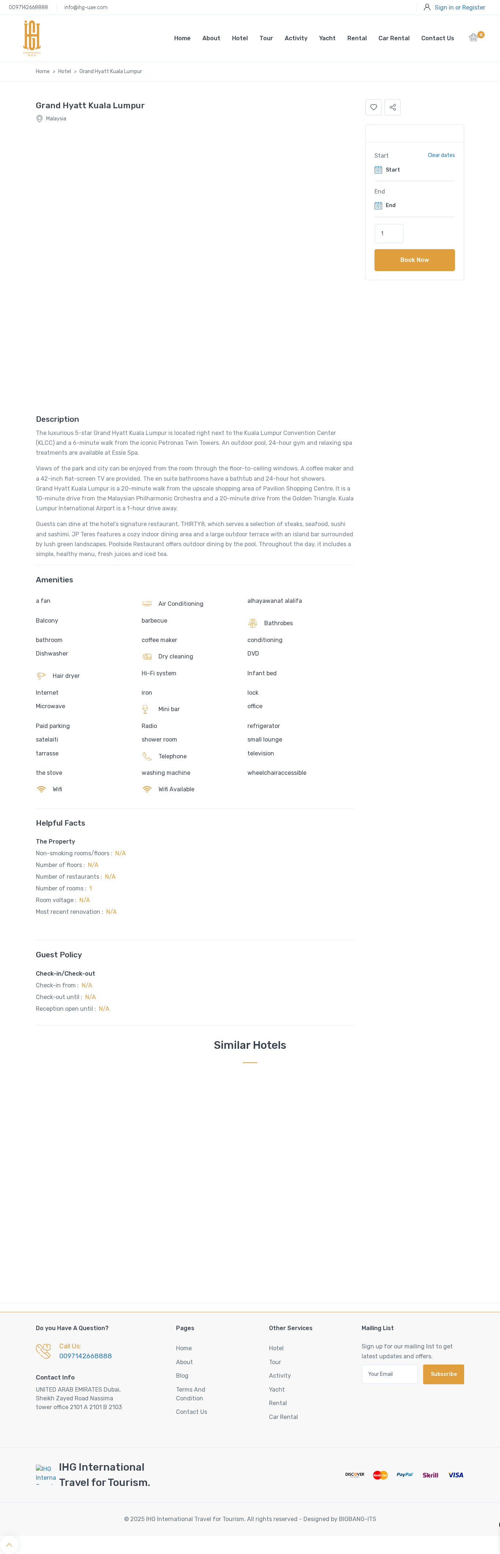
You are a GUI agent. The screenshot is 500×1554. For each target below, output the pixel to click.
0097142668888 (28, 7)
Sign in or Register (460, 7)
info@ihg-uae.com (86, 7)
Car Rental (394, 38)
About (211, 38)
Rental (357, 38)
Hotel (240, 38)
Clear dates (441, 155)
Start (381, 155)
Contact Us (437, 38)
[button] (473, 39)
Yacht (327, 38)
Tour (266, 38)
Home (182, 38)
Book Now (414, 259)
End (379, 191)
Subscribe (444, 1374)
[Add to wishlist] (373, 107)
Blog (182, 1375)
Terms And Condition (190, 1394)
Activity (296, 38)
